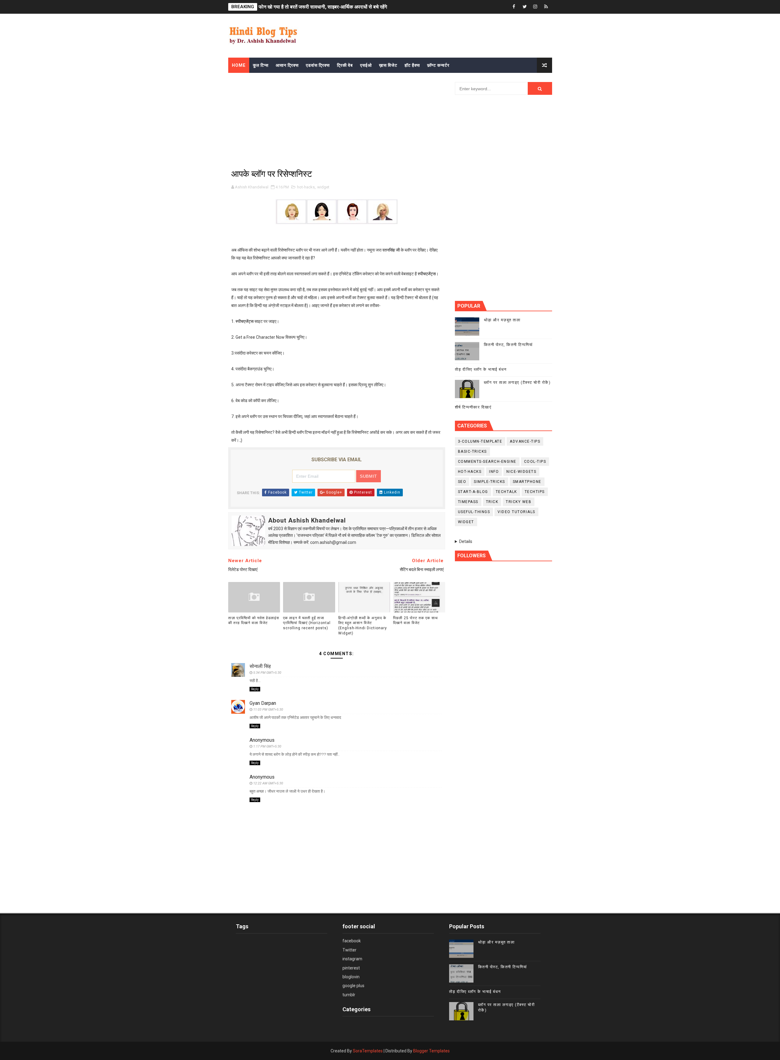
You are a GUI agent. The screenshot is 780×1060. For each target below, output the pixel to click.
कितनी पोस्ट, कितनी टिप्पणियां (508, 344)
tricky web (518, 502)
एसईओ (366, 65)
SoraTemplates (368, 1050)
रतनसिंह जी (391, 250)
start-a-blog (473, 492)
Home (239, 65)
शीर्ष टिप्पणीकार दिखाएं (473, 407)
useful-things (474, 512)
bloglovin (351, 976)
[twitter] (524, 7)
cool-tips (535, 461)
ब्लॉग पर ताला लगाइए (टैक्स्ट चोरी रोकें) (517, 382)
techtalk (506, 492)
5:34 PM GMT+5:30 (267, 673)
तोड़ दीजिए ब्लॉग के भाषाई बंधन (481, 369)
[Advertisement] (365, 32)
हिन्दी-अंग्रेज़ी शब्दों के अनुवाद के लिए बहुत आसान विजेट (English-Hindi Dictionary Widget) (362, 625)
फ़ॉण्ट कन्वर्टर (438, 65)
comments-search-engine (487, 461)
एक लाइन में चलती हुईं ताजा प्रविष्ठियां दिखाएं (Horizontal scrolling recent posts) (307, 623)
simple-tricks (489, 482)
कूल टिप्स (260, 65)
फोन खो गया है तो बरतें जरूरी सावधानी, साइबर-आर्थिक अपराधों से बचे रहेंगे (323, 7)
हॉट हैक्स (412, 65)
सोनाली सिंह (260, 666)
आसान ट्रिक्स (287, 65)
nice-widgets (521, 471)
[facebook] (514, 7)
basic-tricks (472, 451)
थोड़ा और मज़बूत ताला (502, 320)
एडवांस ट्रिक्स (318, 65)
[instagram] (535, 7)
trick (492, 502)
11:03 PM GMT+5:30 (268, 710)
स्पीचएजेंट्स (427, 273)
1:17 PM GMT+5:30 (267, 746)
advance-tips (525, 441)
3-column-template (480, 441)
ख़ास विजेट (388, 65)
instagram (352, 958)
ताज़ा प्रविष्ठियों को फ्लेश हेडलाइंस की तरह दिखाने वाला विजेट (253, 620)
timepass (468, 502)
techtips (535, 492)
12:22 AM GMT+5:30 (268, 783)
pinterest (351, 967)
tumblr (348, 994)
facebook (351, 940)
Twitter (349, 950)
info (494, 471)
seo (462, 482)
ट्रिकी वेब (345, 65)
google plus (353, 985)
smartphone (527, 482)
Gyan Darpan (263, 703)
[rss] (546, 7)
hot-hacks (306, 187)
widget (323, 187)
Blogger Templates (431, 1050)
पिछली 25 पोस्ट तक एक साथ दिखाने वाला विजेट (415, 620)
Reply (255, 689)
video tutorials (516, 512)
